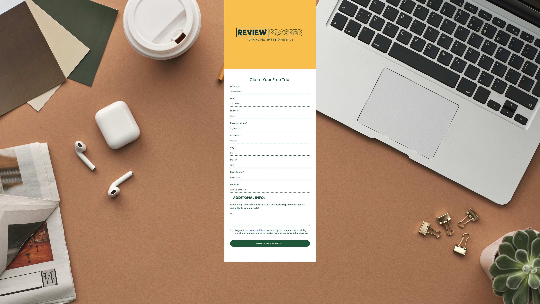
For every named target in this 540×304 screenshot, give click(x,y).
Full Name (235, 86)
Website (235, 184)
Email (233, 98)
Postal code (237, 172)
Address (235, 135)
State (233, 159)
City (233, 147)
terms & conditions (255, 230)
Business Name (238, 123)
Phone (234, 110)
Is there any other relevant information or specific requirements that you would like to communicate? (267, 206)
